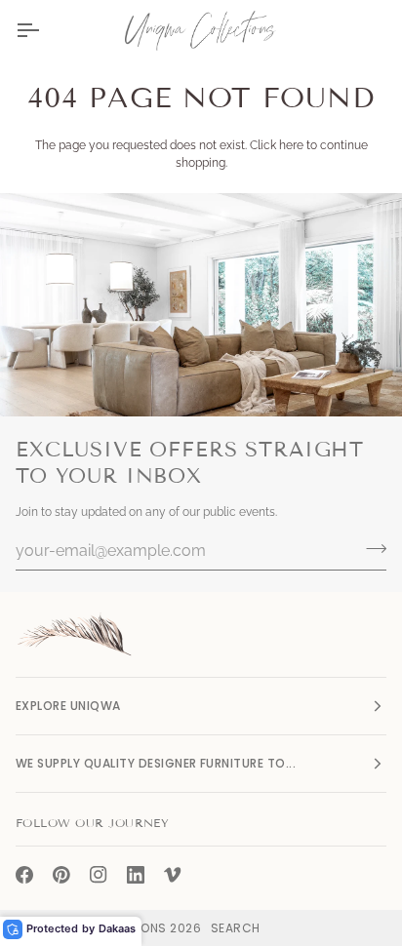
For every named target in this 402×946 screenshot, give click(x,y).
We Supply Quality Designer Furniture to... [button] (156, 763)
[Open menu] (45, 30)
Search (236, 928)
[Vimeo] (172, 875)
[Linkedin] (135, 875)
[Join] (370, 548)
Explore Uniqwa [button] (68, 705)
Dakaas (117, 928)
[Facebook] (24, 875)
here (291, 145)
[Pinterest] (61, 875)
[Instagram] (98, 875)
